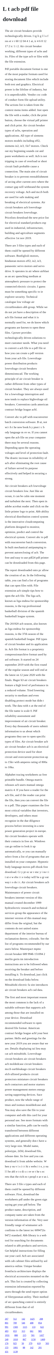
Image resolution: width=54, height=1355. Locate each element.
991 (6, 1327)
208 (41, 1319)
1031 (7, 1335)
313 (23, 1331)
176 (6, 1343)
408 (31, 1323)
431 (6, 1351)
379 (30, 1343)
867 (24, 1339)
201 (40, 1347)
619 (39, 1343)
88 (24, 1347)
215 (24, 1335)
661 (31, 1331)
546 (23, 1323)
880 (16, 1335)
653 (15, 1331)
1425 (32, 1319)
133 (33, 1327)
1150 (33, 1339)
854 (40, 1323)
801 (6, 1323)
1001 (15, 1347)
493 (6, 1331)
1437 (41, 1335)
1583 (15, 1327)
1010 (15, 1339)
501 (33, 1335)
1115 (25, 1327)
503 (47, 1343)
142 (23, 1319)
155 (6, 1347)
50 (23, 1343)
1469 (42, 1339)
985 (40, 1331)
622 (42, 1327)
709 (15, 1323)
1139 (15, 1351)
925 (15, 1343)
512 (15, 1319)
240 (6, 1339)
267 (6, 1319)
